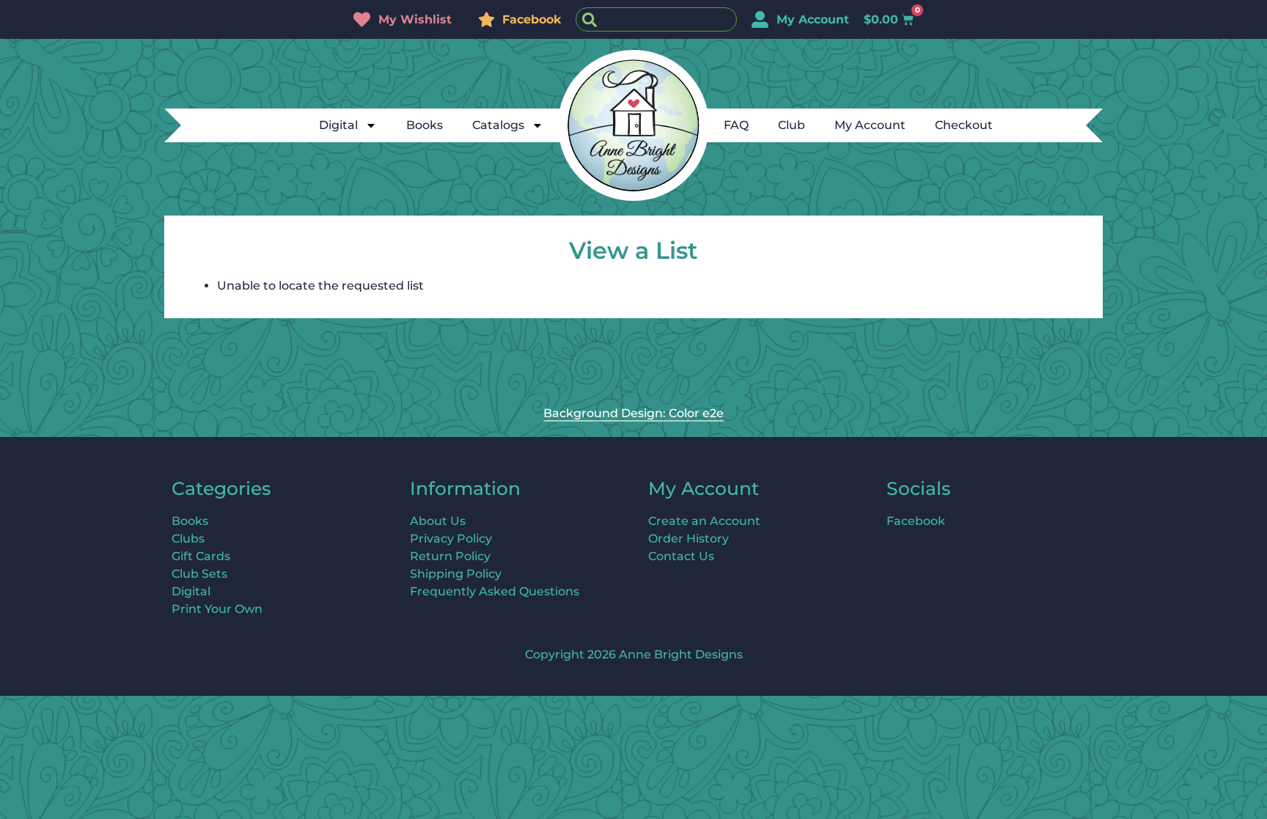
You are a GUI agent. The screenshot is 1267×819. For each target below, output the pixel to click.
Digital (338, 125)
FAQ (736, 125)
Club (791, 125)
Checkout (964, 125)
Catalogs (498, 125)
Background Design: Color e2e (633, 413)
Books (424, 125)
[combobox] (656, 19)
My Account (870, 125)
